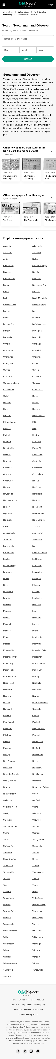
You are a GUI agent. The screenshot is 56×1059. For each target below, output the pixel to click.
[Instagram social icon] (31, 1051)
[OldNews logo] (27, 3)
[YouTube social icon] (38, 1051)
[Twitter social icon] (25, 1051)
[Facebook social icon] (18, 1051)
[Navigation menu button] (3, 4)
